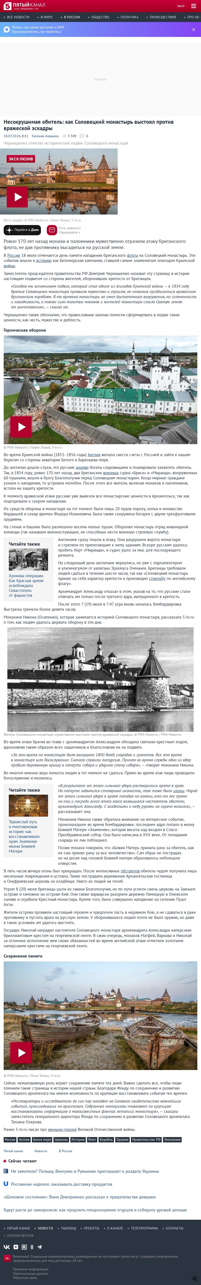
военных (111, 472)
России (13, 255)
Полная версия (20, 1235)
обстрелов (130, 871)
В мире (47, 17)
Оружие (122, 1139)
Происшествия (163, 17)
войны (9, 266)
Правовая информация (31, 1269)
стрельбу (157, 578)
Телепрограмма (144, 1228)
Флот (92, 1139)
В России (72, 17)
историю (43, 260)
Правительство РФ (146, 1139)
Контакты (174, 1228)
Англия (94, 454)
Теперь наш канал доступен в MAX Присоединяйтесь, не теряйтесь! (38, 29)
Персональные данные (30, 1273)
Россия (10, 1139)
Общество (100, 17)
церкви (82, 467)
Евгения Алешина (45, 136)
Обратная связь (25, 1277)
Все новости (18, 17)
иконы (178, 790)
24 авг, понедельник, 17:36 (26, 9)
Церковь (61, 1139)
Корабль (106, 1139)
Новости (45, 1228)
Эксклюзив (172, 1139)
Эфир (181, 6)
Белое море (42, 1139)
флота (132, 255)
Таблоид (68, 1228)
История (78, 1139)
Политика (129, 17)
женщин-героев (62, 1129)
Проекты (91, 1228)
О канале (115, 1228)
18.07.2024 (12, 136)
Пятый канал (18, 1228)
